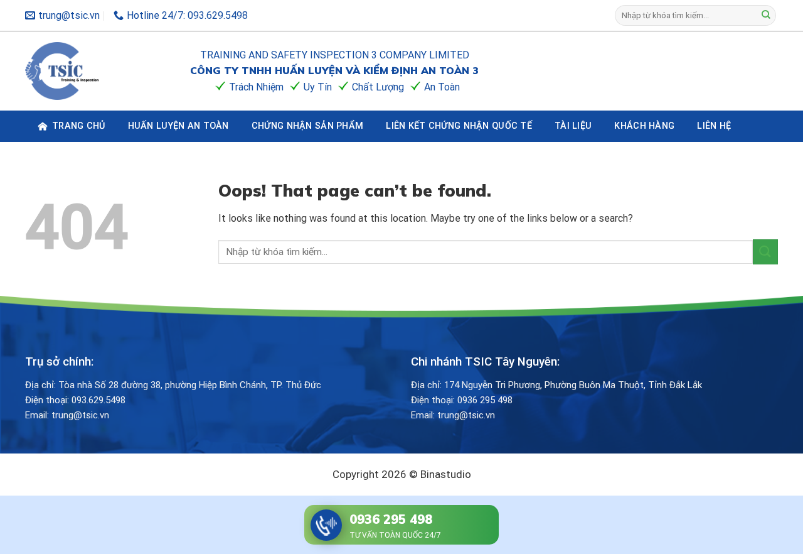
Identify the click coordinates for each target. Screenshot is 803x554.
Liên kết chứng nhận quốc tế (459, 126)
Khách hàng (644, 126)
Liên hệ (714, 126)
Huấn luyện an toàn (178, 126)
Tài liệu (573, 126)
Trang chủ (78, 126)
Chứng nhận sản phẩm (307, 126)
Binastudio (445, 474)
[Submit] (766, 15)
